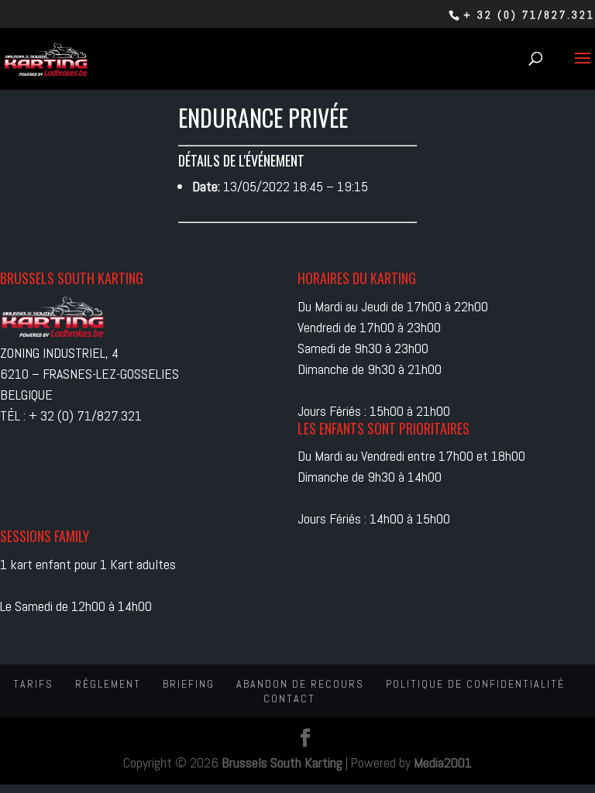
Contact (289, 698)
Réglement (108, 684)
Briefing (189, 684)
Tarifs (33, 684)
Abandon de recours (300, 684)
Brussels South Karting (282, 762)
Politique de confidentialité (475, 684)
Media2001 (443, 762)
